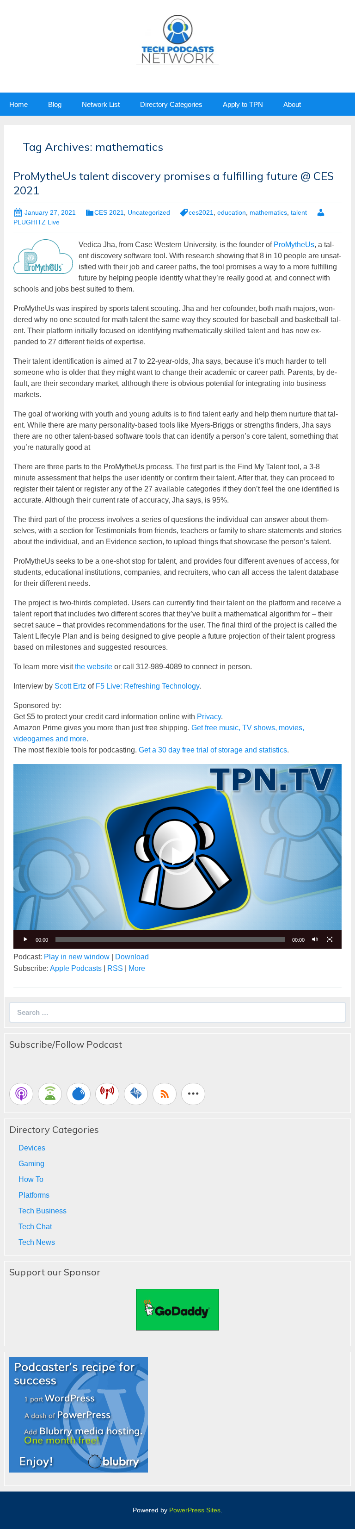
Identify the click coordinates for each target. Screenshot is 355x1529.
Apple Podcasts (76, 968)
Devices (31, 1148)
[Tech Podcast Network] (177, 39)
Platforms (33, 1195)
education (231, 212)
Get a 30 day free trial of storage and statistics (213, 750)
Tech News (36, 1242)
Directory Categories (171, 104)
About (292, 104)
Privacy (209, 717)
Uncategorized (149, 212)
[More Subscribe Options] (193, 1094)
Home (18, 104)
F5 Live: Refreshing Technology (147, 686)
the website (93, 667)
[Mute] (314, 939)
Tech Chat (35, 1227)
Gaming (31, 1164)
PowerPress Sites (194, 1510)
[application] (177, 856)
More (137, 968)
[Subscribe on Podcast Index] (107, 1094)
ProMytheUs (294, 245)
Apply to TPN (243, 104)
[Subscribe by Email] (136, 1094)
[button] (177, 856)
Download (132, 957)
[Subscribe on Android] (50, 1094)
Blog (54, 104)
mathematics (268, 212)
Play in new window (77, 957)
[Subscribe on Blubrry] (79, 1094)
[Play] (25, 939)
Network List (101, 104)
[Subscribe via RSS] (165, 1094)
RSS (115, 968)
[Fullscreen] (329, 939)
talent (299, 212)
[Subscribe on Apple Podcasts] (21, 1094)
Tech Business (42, 1211)
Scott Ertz (70, 686)
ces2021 (201, 212)
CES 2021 (109, 212)
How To (30, 1179)
